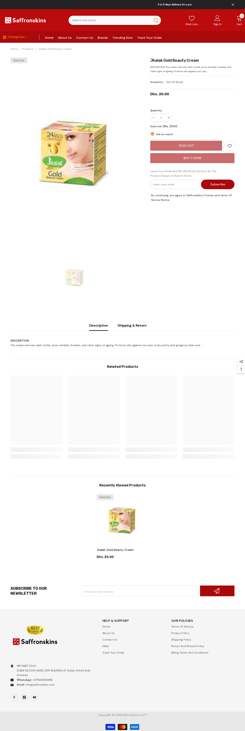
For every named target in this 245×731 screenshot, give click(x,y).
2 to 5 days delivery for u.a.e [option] (122, 4)
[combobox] (110, 20)
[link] (229, 146)
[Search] (115, 20)
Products (28, 49)
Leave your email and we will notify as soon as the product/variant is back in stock (183, 173)
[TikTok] (24, 697)
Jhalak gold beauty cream (115, 550)
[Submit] (217, 591)
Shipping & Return (132, 325)
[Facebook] (14, 697)
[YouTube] (34, 697)
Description (98, 325)
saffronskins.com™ (134, 715)
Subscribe (217, 184)
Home (14, 49)
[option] (75, 152)
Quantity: (156, 110)
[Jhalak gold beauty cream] (122, 520)
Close (232, 4)
